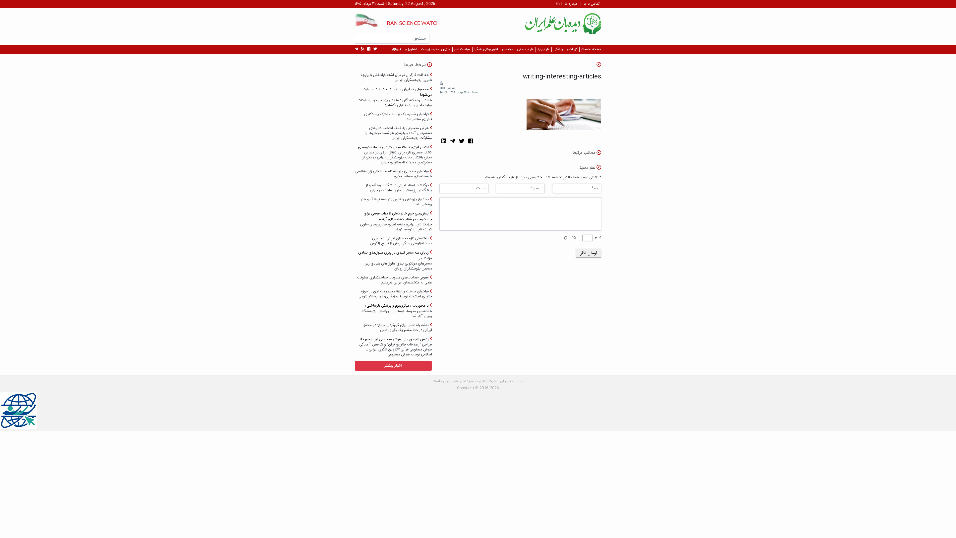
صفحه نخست (591, 49)
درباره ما (571, 4)
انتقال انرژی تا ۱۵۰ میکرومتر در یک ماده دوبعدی (395, 154)
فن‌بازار (396, 49)
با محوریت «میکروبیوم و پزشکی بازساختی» (396, 311)
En (557, 4)
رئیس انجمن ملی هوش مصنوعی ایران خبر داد (395, 346)
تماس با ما (591, 4)
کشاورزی (411, 49)
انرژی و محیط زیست (436, 49)
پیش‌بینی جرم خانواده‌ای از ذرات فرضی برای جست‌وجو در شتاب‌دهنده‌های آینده (396, 221)
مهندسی (507, 49)
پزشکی (558, 49)
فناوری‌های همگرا (486, 49)
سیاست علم (462, 49)
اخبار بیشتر (393, 365)
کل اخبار (572, 49)
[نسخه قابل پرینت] (441, 83)
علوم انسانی (525, 49)
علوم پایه (544, 49)
